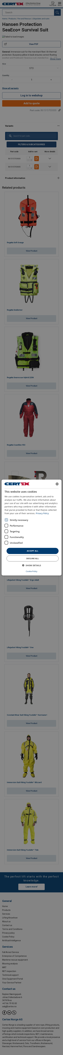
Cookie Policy (31, 571)
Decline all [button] (32, 558)
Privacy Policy (42, 513)
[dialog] (32, 527)
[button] (31, 565)
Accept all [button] (32, 551)
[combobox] (57, 483)
